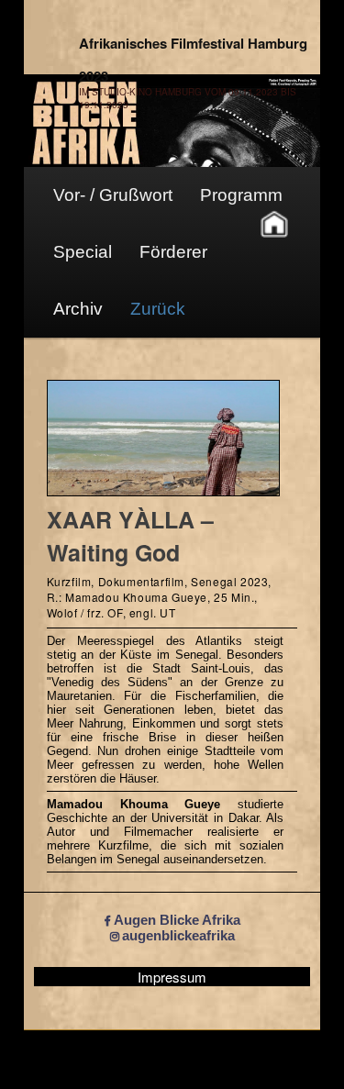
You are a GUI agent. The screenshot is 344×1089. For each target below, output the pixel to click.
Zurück (157, 308)
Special (82, 251)
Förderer (173, 251)
